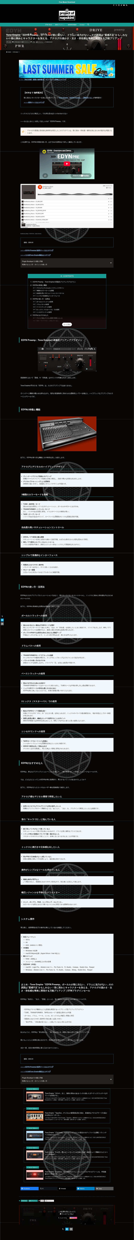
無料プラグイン (25, 42)
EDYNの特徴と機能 (40, 285)
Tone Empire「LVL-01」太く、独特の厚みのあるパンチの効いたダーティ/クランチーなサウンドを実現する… (76, 1094)
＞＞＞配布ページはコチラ (33, 102)
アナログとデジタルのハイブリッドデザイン (50, 288)
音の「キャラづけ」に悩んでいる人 (47, 320)
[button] (63, 1229)
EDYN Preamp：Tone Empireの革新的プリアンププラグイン (54, 282)
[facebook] (114, 5)
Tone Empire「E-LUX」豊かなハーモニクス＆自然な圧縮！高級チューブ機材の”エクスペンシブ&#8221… (76, 1153)
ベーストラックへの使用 (44, 307)
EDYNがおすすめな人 (40, 315)
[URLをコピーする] (71, 1229)
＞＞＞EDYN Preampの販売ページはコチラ (36, 250)
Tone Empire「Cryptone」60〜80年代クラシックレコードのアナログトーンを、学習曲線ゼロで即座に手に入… (75, 1173)
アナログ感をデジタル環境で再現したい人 (49, 318)
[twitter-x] (116, 5)
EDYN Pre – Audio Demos (35, 233)
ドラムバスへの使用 (42, 304)
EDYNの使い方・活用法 (41, 299)
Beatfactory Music (25, 233)
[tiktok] (121, 5)
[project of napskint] (67, 14)
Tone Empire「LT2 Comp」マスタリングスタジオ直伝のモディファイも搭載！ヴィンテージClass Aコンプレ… (76, 1133)
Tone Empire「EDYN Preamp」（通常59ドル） (76, 97)
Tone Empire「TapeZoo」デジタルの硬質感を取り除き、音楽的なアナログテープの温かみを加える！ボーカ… (76, 1114)
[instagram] (119, 5)
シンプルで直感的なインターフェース (48, 296)
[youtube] (124, 5)
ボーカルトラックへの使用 (44, 302)
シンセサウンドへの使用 (44, 312)
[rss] (126, 5)
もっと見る (67, 324)
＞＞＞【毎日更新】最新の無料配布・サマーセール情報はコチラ (41, 79)
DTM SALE (17, 42)
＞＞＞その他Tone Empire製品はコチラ (35, 255)
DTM (33, 42)
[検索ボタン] (88, 24)
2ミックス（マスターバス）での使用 (47, 309)
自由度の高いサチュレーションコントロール (50, 293)
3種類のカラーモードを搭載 (45, 290)
